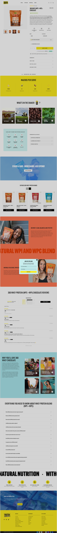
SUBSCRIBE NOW (28, 271)
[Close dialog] (37, 260)
